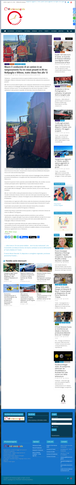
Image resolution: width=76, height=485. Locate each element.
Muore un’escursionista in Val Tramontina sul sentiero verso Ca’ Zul (44, 296)
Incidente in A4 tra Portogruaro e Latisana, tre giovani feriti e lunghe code (63, 92)
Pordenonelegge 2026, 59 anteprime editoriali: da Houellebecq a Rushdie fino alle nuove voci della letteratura (62, 370)
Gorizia (12, 64)
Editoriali (27, 31)
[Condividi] (74, 24)
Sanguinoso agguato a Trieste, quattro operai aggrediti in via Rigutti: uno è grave (45, 2)
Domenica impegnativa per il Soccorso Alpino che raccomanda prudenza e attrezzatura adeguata (10, 298)
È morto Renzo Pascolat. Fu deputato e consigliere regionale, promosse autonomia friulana (27, 255)
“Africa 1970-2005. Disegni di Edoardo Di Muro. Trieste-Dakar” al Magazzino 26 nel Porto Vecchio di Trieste (63, 292)
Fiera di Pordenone (37, 447)
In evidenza (11, 31)
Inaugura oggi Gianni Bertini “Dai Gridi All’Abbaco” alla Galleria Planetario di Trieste (11, 276)
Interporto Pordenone (38, 450)
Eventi (46, 31)
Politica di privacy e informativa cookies (37, 420)
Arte (56, 284)
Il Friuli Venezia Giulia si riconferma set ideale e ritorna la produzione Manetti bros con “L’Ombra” (63, 331)
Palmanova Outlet (37, 445)
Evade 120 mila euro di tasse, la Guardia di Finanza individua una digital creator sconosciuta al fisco (63, 59)
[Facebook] (74, 9)
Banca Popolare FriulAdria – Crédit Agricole (37, 454)
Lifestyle (60, 31)
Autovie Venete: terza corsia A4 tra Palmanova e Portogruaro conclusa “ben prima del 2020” (44, 276)
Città (40, 31)
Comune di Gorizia (51, 456)
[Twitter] (74, 12)
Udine (69, 86)
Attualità (19, 31)
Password (54, 422)
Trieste (23, 64)
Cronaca (34, 31)
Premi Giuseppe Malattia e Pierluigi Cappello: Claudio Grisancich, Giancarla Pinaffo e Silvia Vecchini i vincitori (63, 256)
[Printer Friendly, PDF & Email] (10, 231)
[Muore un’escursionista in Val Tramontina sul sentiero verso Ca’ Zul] (44, 285)
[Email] (74, 15)
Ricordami (55, 426)
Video (57, 324)
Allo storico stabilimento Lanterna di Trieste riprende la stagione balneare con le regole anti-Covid (27, 298)
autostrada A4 (25, 75)
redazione (16, 75)
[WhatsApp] (74, 18)
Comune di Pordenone (52, 454)
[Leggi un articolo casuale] (71, 31)
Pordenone (63, 86)
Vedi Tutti (69, 38)
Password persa (55, 435)
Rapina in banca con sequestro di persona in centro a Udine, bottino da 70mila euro (27, 276)
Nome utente (55, 417)
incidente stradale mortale (34, 75)
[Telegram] (74, 21)
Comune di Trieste (51, 449)
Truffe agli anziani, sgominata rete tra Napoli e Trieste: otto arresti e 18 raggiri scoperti (63, 127)
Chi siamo (54, 31)
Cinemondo (58, 322)
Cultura (57, 248)
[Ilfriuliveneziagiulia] (5, 31)
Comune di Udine (51, 451)
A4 (21, 75)
